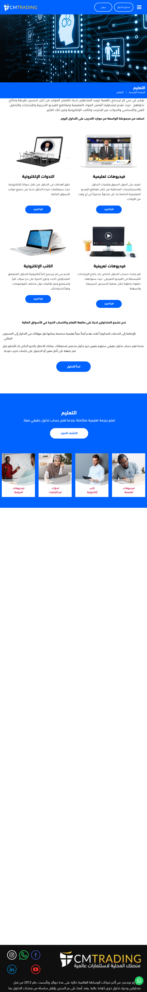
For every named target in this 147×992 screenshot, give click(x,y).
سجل (103, 7)
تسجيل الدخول (123, 7)
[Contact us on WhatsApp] (139, 980)
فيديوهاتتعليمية (129, 490)
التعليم (69, 413)
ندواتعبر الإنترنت (55, 490)
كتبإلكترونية (92, 490)
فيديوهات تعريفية (18, 490)
